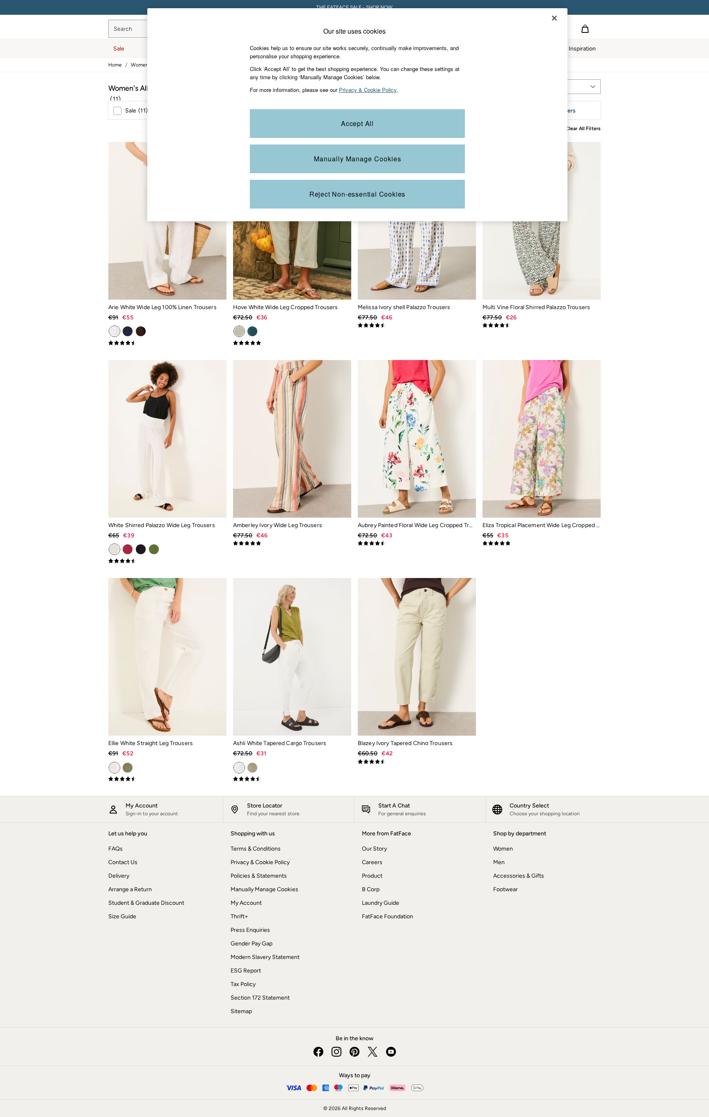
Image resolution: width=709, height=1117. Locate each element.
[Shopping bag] (585, 29)
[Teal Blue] (252, 331)
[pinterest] (354, 1052)
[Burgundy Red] (128, 549)
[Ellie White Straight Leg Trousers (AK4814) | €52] (167, 657)
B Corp (371, 889)
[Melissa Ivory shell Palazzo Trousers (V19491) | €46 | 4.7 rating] (417, 325)
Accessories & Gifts (518, 875)
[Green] (252, 768)
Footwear (505, 889)
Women (503, 848)
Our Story (374, 848)
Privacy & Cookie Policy (260, 862)
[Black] (141, 549)
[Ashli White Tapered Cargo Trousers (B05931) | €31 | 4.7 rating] (292, 779)
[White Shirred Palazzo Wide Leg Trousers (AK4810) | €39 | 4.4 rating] (167, 561)
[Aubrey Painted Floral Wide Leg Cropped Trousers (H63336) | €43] (417, 439)
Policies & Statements (259, 875)
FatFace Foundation (387, 916)
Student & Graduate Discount (146, 902)
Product (372, 875)
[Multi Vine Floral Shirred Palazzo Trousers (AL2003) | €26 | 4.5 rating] (542, 325)
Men (499, 862)
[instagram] (336, 1052)
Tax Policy (243, 984)
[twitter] (373, 1052)
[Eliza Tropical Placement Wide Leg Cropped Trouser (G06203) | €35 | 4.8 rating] (542, 543)
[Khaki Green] (128, 768)
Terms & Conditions (256, 848)
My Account (246, 902)
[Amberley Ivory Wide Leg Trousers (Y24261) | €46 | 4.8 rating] (292, 543)
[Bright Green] (154, 549)
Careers (372, 862)
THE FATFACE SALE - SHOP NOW (354, 7)
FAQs (115, 848)
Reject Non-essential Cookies (357, 194)
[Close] (554, 18)
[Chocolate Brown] (141, 331)
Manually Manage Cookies (264, 889)
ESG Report (246, 970)
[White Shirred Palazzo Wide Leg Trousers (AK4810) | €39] (167, 439)
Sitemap (241, 1011)
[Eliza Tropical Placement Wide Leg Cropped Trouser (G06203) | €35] (542, 439)
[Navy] (128, 331)
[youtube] (391, 1052)
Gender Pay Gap (251, 943)
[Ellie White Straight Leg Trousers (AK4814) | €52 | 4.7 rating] (167, 779)
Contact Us (122, 862)
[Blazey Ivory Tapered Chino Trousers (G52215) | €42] (417, 657)
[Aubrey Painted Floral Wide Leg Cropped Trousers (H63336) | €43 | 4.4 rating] (417, 543)
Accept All (357, 123)
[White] (114, 331)
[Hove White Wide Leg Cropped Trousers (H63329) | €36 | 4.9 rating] (292, 343)
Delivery (118, 875)
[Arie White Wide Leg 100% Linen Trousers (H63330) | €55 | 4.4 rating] (167, 343)
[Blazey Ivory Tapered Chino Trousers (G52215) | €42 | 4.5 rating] (417, 762)
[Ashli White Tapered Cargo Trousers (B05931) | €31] (292, 657)
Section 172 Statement (260, 997)
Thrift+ (239, 916)
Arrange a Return (130, 889)
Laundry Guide (380, 902)
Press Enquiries (250, 930)
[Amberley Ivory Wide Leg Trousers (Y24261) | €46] (292, 439)
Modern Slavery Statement (265, 957)
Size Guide (122, 916)
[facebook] (318, 1052)
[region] (357, 114)
